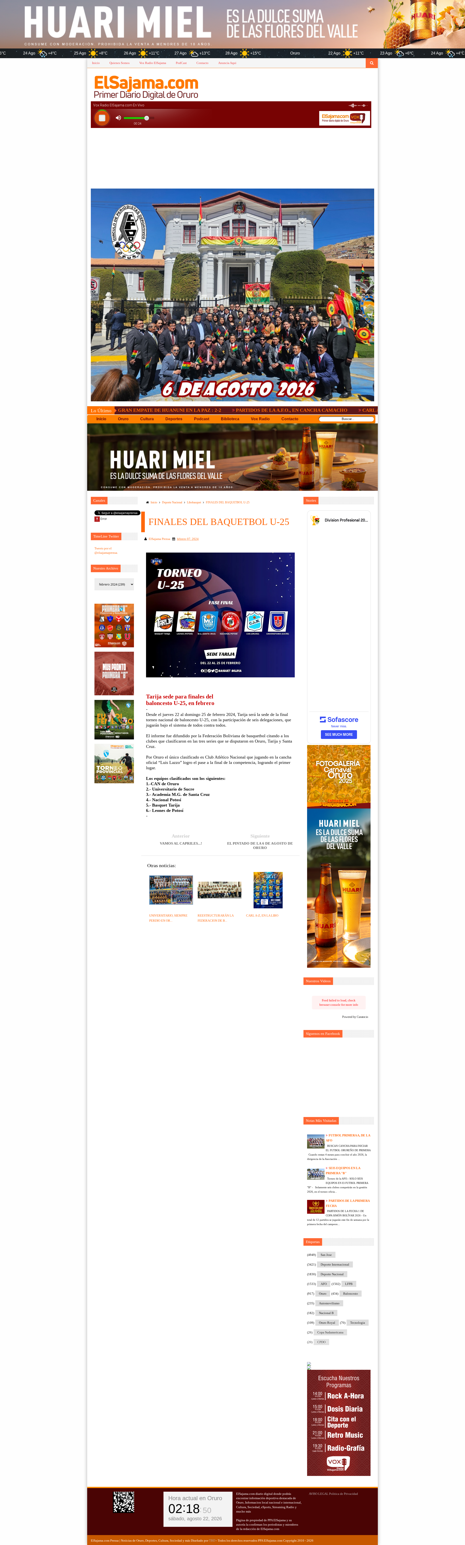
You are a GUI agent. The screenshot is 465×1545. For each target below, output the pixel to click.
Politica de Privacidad (343, 1494)
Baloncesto (350, 1293)
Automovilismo (329, 1303)
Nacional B (326, 1313)
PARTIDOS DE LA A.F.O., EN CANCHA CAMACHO (220, 410)
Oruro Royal (327, 1322)
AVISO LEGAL (318, 1494)
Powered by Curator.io (355, 1017)
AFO (324, 1284)
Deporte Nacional (172, 502)
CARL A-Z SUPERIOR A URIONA (327, 410)
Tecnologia (357, 1322)
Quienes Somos (119, 63)
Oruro (322, 1293)
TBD (212, 1540)
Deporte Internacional (335, 1264)
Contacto (202, 63)
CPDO (321, 1342)
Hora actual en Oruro (195, 1498)
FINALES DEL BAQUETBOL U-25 (227, 502)
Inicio (96, 63)
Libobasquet (194, 502)
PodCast (181, 63)
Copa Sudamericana (330, 1332)
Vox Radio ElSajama (152, 63)
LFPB (349, 1284)
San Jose (326, 1255)
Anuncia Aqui (227, 63)
